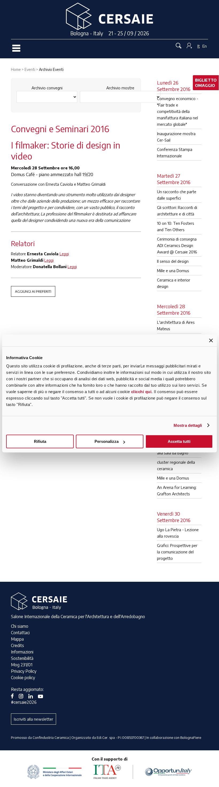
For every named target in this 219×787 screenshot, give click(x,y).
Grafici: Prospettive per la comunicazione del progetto (177, 552)
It (198, 46)
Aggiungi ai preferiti (33, 291)
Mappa (17, 639)
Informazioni (22, 652)
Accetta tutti (179, 441)
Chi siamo (19, 626)
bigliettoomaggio (206, 83)
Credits (17, 645)
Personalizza (107, 441)
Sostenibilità (22, 658)
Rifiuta (40, 441)
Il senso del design (173, 261)
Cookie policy (23, 677)
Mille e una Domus (173, 270)
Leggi (64, 253)
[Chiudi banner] (211, 340)
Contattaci (20, 632)
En (204, 46)
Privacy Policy (23, 671)
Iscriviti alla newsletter (33, 719)
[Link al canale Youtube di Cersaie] (42, 695)
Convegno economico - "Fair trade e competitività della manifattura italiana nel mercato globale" (177, 111)
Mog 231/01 (21, 664)
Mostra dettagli (188, 425)
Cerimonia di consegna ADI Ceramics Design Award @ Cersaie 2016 (177, 245)
